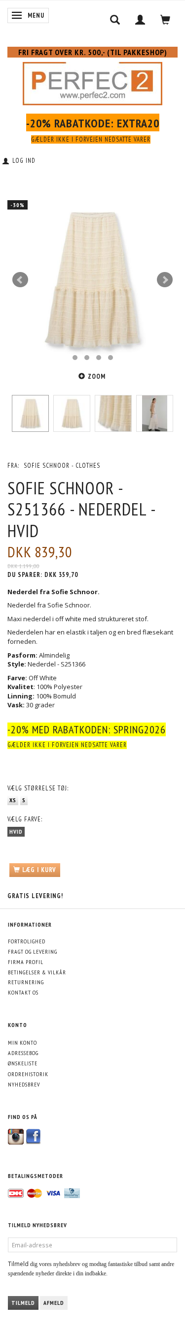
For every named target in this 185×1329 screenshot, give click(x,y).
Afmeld (53, 1302)
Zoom (97, 376)
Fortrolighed (26, 941)
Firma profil (25, 962)
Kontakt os (23, 992)
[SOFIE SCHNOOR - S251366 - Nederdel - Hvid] (92, 280)
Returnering (26, 982)
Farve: (24, 819)
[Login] (140, 19)
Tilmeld (23, 1302)
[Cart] (165, 19)
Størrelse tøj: (38, 788)
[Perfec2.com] (92, 81)
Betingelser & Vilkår (37, 972)
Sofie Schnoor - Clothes (62, 465)
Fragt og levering (32, 951)
